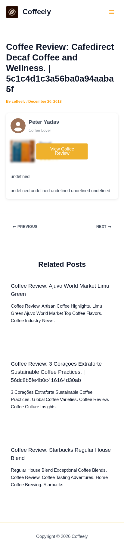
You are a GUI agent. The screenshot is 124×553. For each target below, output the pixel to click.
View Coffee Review (62, 151)
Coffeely (37, 12)
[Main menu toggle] (111, 12)
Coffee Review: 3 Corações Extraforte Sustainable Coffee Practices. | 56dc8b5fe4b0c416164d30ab (56, 372)
